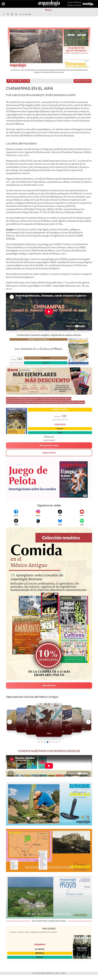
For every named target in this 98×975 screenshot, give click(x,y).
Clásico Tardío (39, 398)
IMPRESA (39, 953)
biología (64, 402)
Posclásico (50, 398)
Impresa (46, 358)
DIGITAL (40, 957)
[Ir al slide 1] (39, 742)
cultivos (57, 402)
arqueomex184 (12, 398)
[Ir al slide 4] (47, 742)
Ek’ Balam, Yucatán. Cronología (49, 914)
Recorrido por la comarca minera (49, 867)
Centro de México (63, 398)
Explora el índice (49, 452)
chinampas (37, 402)
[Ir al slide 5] (50, 742)
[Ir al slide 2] (42, 742)
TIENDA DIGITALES (74, 5)
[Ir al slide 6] (53, 742)
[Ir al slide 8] (59, 742)
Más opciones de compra (49, 445)
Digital (46, 363)
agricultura (47, 402)
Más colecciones (49, 685)
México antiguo (82, 81)
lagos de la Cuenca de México (19, 402)
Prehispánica (25, 398)
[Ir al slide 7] (56, 742)
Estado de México (76, 402)
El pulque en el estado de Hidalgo (49, 820)
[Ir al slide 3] (44, 742)
